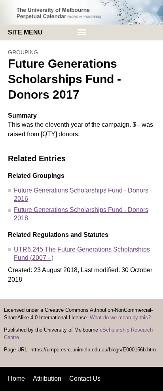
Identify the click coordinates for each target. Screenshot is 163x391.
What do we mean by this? (120, 317)
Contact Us (84, 378)
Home (16, 378)
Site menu (25, 32)
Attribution (47, 378)
